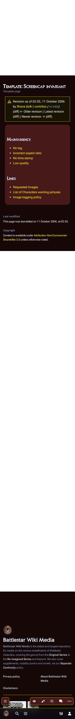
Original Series (58, 654)
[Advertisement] (37, 37)
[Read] (34, 701)
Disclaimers (10, 688)
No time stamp (23, 158)
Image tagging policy (27, 197)
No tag (17, 148)
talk (29, 106)
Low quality (21, 163)
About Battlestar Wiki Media (54, 678)
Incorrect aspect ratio (27, 153)
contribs (39, 106)
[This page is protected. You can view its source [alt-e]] (43, 701)
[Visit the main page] (6, 713)
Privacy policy (11, 676)
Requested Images (25, 187)
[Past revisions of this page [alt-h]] (52, 701)
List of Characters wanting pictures (36, 192)
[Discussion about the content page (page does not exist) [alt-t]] (61, 701)
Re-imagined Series (19, 659)
